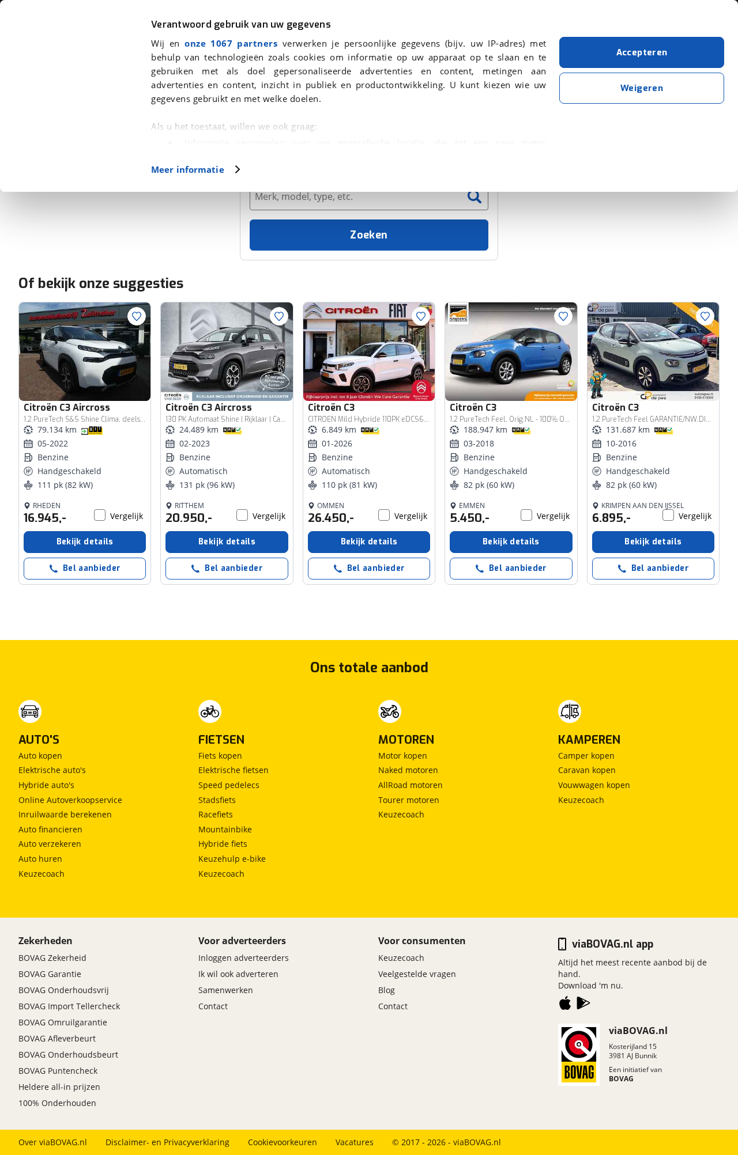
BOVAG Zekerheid (52, 957)
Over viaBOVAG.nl (52, 1142)
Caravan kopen (587, 769)
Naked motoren (408, 769)
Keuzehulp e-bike (232, 858)
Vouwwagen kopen (594, 784)
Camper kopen (586, 755)
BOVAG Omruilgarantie (62, 1022)
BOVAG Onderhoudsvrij (63, 989)
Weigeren (641, 88)
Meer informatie (187, 169)
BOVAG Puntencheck (57, 1070)
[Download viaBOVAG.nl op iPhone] (565, 1005)
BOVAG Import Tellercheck (69, 1006)
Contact (213, 1006)
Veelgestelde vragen (417, 973)
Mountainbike (225, 829)
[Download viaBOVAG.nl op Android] (583, 1005)
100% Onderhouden (57, 1102)
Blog (386, 989)
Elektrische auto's (52, 769)
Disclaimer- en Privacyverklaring (167, 1142)
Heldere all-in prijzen (59, 1086)
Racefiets (215, 814)
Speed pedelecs (228, 784)
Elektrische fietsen (233, 769)
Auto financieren (50, 829)
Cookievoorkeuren (282, 1142)
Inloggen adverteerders (243, 957)
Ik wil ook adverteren (238, 973)
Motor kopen (402, 755)
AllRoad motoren (410, 784)
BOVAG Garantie (49, 973)
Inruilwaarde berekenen (65, 814)
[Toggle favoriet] (136, 316)
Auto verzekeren (49, 843)
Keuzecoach (41, 873)
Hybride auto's (46, 784)
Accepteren (642, 52)
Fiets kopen (220, 755)
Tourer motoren (408, 799)
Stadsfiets (217, 799)
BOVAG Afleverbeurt (57, 1038)
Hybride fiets (222, 843)
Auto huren (40, 858)
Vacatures (355, 1142)
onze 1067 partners (230, 43)
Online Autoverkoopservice (70, 799)
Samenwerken (225, 989)
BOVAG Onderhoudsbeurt (68, 1054)
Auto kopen (40, 755)
